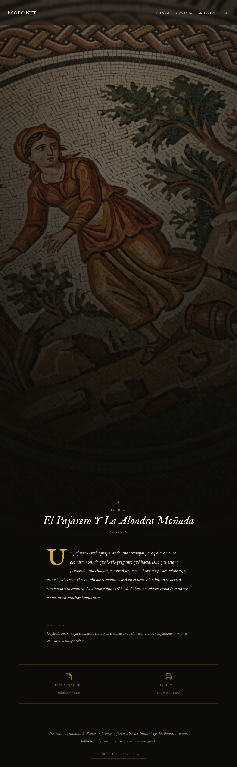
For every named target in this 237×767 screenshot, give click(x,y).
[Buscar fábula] (225, 12)
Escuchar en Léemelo (116, 754)
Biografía (184, 13)
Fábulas (163, 13)
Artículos (207, 13)
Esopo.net (22, 13)
